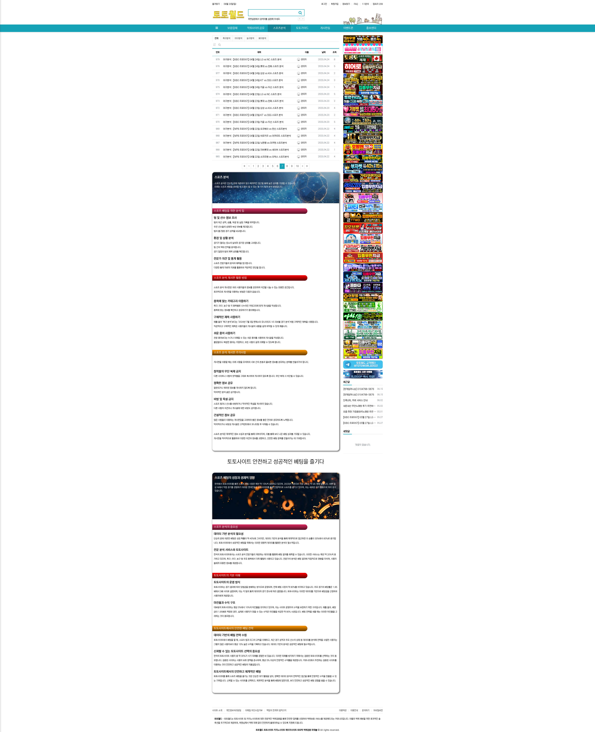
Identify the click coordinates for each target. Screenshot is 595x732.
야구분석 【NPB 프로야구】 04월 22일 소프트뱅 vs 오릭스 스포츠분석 (256, 156)
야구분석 (238, 38)
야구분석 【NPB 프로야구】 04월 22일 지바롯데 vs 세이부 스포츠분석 (256, 149)
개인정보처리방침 (233, 710)
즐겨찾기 (216, 4)
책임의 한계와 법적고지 (276, 710)
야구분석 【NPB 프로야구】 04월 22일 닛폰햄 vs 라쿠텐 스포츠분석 (255, 142)
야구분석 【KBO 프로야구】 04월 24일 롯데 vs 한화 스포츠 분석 (253, 66)
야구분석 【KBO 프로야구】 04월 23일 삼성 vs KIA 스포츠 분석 (253, 108)
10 (297, 166)
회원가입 (334, 4)
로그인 (324, 4)
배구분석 (262, 38)
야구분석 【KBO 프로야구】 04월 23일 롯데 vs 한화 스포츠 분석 (253, 101)
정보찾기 (346, 4)
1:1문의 (365, 4)
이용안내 (354, 710)
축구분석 (226, 38)
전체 (216, 38)
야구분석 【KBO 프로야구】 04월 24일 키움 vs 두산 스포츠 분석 (253, 87)
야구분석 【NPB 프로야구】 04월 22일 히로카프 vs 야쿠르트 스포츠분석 (257, 136)
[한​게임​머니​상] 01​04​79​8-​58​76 (358, 389)
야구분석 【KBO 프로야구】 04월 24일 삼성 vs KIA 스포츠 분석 (253, 73)
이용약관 (342, 710)
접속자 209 (378, 4)
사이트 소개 (217, 710)
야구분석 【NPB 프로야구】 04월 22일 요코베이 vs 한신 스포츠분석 (255, 129)
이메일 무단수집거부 (253, 710)
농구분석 (250, 38)
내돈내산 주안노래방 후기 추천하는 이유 (359, 406)
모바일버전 (378, 710)
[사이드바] (216, 28)
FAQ (356, 4)
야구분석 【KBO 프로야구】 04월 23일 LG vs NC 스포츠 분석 (252, 94)
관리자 (303, 59)
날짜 (324, 52)
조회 (334, 52)
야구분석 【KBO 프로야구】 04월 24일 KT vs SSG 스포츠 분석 (253, 80)
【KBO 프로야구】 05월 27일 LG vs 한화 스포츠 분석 (359, 417)
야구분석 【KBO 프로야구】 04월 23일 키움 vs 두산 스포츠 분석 (253, 122)
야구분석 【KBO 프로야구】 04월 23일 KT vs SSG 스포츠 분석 (253, 115)
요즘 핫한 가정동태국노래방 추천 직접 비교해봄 (359, 411)
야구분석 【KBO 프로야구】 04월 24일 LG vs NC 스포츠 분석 (252, 59)
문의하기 (365, 710)
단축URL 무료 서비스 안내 (355, 400)
